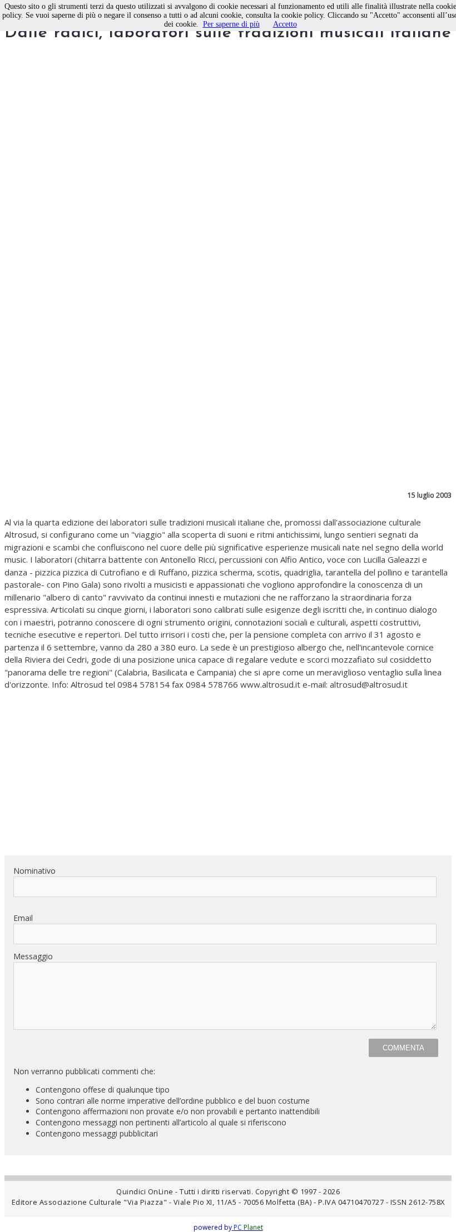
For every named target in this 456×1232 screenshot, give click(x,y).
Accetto (285, 24)
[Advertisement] (228, 769)
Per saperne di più (231, 24)
